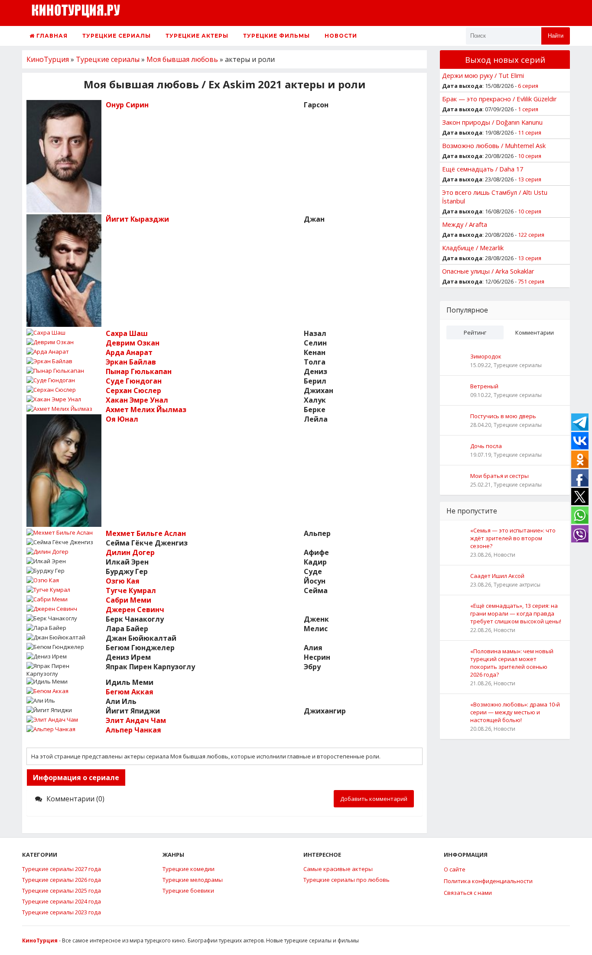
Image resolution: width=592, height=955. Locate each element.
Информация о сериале (76, 777)
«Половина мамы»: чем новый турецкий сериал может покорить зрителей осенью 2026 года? (511, 662)
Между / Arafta (464, 224)
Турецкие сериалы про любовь (346, 880)
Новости (341, 35)
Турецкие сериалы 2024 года (61, 901)
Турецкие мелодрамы (193, 880)
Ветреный (484, 386)
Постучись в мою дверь (503, 416)
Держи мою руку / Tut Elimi (483, 75)
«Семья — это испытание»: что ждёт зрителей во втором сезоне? (513, 538)
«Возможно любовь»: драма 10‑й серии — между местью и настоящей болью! (515, 712)
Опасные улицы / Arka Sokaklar (488, 271)
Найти (555, 35)
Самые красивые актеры (338, 869)
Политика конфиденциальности (488, 881)
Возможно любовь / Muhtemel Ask (494, 145)
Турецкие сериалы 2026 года (61, 880)
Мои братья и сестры (499, 476)
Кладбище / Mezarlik (473, 247)
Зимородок (485, 356)
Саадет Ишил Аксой (497, 576)
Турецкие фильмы (276, 35)
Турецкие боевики (188, 890)
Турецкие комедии (189, 869)
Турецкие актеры (197, 35)
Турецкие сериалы (116, 35)
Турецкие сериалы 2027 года (61, 869)
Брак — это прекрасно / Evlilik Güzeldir (499, 98)
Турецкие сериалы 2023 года (61, 912)
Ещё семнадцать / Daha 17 (482, 169)
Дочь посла (486, 446)
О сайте (454, 869)
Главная (51, 35)
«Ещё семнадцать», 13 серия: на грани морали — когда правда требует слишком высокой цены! (515, 613)
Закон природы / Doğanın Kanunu (492, 122)
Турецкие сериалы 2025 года (61, 890)
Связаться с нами (468, 893)
